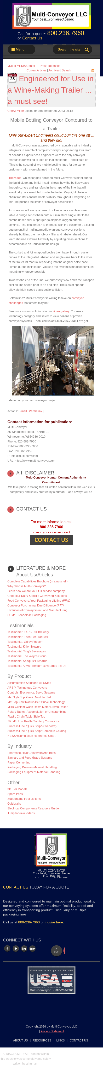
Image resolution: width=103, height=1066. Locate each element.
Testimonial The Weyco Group (26, 656)
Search (66, 70)
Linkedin (24, 948)
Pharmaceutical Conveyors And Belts (31, 753)
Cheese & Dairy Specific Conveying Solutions (37, 596)
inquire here (54, 922)
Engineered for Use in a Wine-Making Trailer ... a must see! (51, 90)
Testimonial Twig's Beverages (26, 651)
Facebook (7, 948)
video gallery (61, 311)
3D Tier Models (17, 789)
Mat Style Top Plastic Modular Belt (29, 697)
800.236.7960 (65, 33)
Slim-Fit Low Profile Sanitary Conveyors (33, 721)
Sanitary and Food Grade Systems (29, 757)
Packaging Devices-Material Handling (32, 767)
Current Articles (36, 70)
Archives (54, 70)
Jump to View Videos (21, 813)
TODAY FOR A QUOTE (36, 887)
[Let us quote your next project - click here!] (51, 540)
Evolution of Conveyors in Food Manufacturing (37, 610)
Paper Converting (18, 762)
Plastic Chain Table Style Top (26, 716)
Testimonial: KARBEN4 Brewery (28, 632)
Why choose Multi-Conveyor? (26, 586)
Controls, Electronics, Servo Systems (31, 692)
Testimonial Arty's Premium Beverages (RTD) (36, 666)
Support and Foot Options (24, 799)
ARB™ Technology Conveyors (27, 687)
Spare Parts (15, 794)
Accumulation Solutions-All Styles (29, 683)
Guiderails (14, 803)
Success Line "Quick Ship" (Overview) (32, 726)
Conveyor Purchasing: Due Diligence (35, 605)
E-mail (22, 411)
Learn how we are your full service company (36, 591)
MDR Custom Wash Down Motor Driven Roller (37, 707)
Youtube (32, 948)
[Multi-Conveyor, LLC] (52, 13)
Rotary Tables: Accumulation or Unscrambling (37, 711)
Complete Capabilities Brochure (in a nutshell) (37, 581)
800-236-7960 (29, 922)
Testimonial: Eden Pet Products (27, 637)
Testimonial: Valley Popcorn (25, 641)
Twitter (15, 948)
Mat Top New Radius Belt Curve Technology (36, 702)
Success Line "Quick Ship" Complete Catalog (36, 731)
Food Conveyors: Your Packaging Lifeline (38, 600)
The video (15, 178)
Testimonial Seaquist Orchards (27, 661)
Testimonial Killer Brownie (24, 646)
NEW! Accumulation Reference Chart (31, 736)
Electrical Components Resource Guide (33, 808)
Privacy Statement (52, 1031)
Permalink (35, 411)
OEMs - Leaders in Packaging (26, 615)
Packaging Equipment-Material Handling (33, 772)
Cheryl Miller (15, 111)
